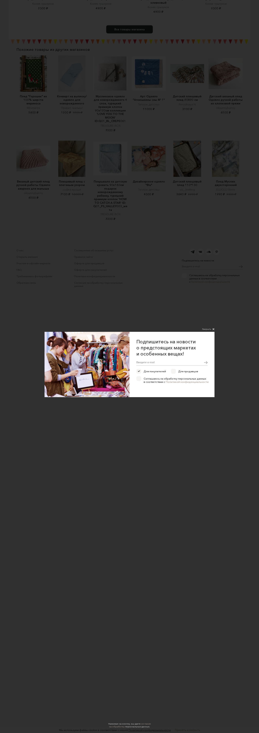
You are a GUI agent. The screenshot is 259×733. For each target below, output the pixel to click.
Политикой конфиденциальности (187, 381)
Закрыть (206, 329)
